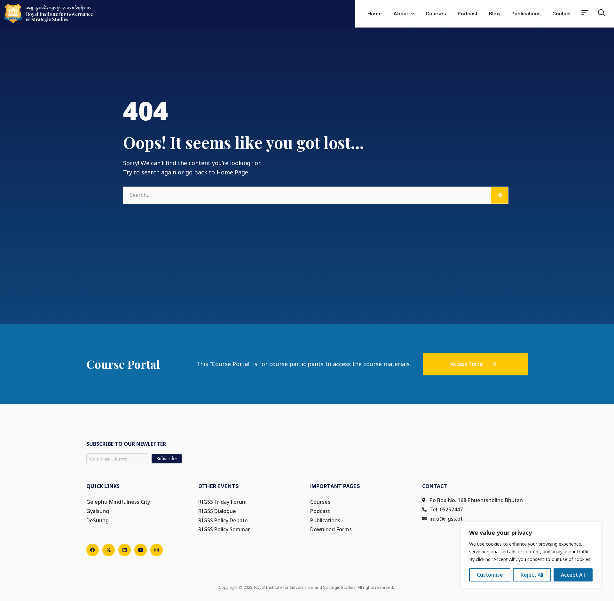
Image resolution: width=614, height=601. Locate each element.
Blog (494, 14)
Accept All (573, 574)
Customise (490, 574)
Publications (526, 14)
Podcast (467, 14)
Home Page (232, 172)
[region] (530, 555)
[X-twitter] (108, 550)
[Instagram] (156, 550)
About (400, 14)
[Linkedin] (124, 550)
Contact (561, 14)
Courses (436, 14)
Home (374, 14)
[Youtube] (140, 550)
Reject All (532, 574)
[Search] (499, 195)
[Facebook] (92, 550)
